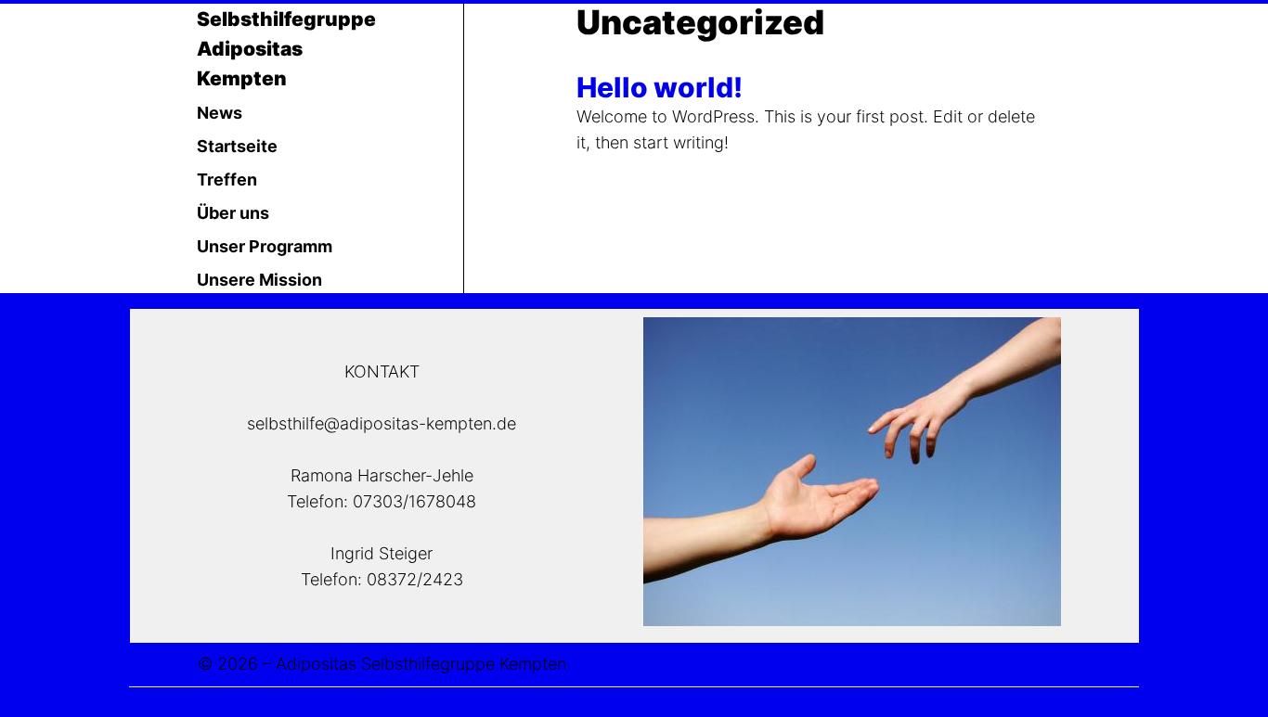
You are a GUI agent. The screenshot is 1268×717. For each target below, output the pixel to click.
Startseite (237, 146)
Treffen (227, 179)
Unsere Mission (259, 279)
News (219, 112)
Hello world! (659, 87)
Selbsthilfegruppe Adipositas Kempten (286, 48)
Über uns (233, 213)
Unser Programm (264, 246)
